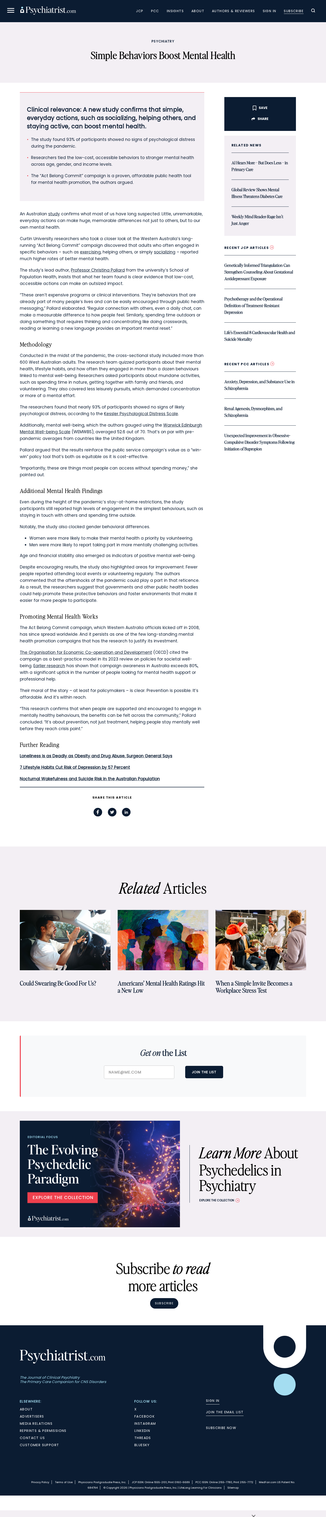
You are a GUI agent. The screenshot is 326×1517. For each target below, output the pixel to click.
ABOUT (26, 1409)
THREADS (142, 1437)
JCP (139, 11)
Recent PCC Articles (247, 364)
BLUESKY (142, 1445)
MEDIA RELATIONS (36, 1423)
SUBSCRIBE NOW (221, 1427)
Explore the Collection (216, 1200)
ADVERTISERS (32, 1416)
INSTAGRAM (145, 1423)
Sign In (269, 11)
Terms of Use (64, 1482)
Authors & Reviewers (233, 11)
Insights (175, 11)
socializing (164, 252)
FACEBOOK (144, 1416)
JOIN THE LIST (204, 1072)
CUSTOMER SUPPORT (39, 1445)
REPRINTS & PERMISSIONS (43, 1430)
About (197, 11)
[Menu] (10, 11)
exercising (90, 252)
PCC (155, 11)
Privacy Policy (40, 1482)
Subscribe (294, 11)
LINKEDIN (142, 1430)
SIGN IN (213, 1400)
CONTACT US (32, 1437)
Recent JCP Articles (247, 247)
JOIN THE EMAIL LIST (225, 1412)
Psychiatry (163, 41)
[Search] (313, 11)
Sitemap (233, 1488)
